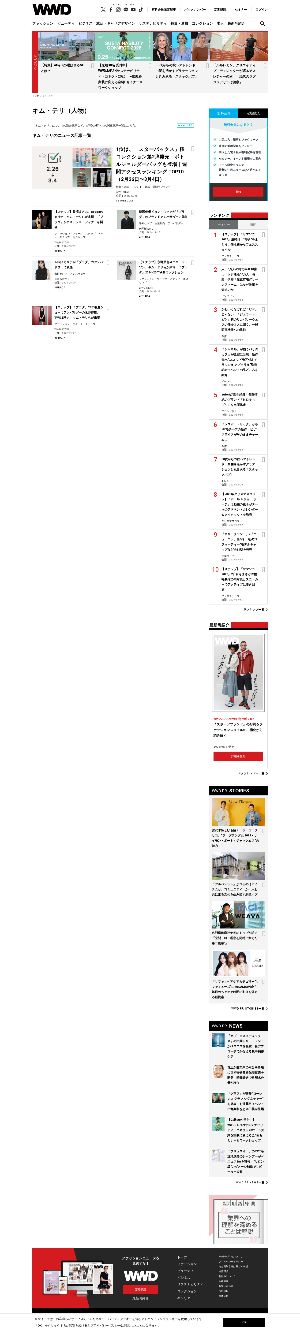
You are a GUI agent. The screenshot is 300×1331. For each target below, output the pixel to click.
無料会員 (223, 113)
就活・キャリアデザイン (115, 23)
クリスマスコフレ (231, 521)
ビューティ (66, 23)
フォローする (186, 125)
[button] (264, 23)
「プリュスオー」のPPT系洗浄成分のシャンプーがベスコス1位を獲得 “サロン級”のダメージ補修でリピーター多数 (245, 1161)
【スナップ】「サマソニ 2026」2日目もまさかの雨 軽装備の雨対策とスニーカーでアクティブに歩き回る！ (240, 579)
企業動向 (160, 223)
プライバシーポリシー (231, 1261)
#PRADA (59, 251)
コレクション (202, 23)
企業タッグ (227, 556)
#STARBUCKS (125, 200)
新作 (224, 336)
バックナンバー (195, 9)
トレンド (137, 186)
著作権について (227, 1276)
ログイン (261, 9)
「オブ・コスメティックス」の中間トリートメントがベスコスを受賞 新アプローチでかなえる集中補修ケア (245, 1046)
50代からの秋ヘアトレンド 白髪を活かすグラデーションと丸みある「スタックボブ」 (177, 70)
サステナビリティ (153, 23)
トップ (182, 1257)
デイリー (224, 225)
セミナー (241, 9)
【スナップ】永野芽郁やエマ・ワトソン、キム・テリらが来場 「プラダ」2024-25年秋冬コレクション (163, 267)
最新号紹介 (236, 23)
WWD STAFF (123, 192)
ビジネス (86, 23)
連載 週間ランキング (158, 186)
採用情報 (224, 1291)
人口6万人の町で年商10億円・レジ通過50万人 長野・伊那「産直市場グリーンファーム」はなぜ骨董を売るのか (239, 279)
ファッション (42, 23)
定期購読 (220, 9)
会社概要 (224, 1281)
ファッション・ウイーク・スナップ (75, 233)
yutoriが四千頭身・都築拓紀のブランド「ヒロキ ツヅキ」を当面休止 (239, 399)
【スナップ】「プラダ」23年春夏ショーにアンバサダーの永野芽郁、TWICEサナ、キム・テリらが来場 (78, 312)
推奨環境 (224, 1271)
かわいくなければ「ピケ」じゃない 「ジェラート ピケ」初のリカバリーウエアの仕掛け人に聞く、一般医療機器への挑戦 (239, 319)
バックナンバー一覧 (251, 773)
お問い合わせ (226, 1286)
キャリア (183, 1298)
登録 (238, 192)
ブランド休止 (229, 411)
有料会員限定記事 (164, 9)
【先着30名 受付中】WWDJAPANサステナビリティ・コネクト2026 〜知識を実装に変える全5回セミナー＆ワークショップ (120, 76)
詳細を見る (238, 756)
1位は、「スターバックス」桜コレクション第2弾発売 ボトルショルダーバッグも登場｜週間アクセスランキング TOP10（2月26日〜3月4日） (151, 164)
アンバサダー (175, 223)
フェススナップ (230, 256)
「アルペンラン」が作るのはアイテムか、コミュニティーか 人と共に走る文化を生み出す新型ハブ (235, 889)
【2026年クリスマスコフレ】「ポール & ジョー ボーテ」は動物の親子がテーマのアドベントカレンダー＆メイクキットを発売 (239, 504)
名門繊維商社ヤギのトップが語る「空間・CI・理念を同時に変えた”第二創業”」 (235, 938)
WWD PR (248, 1008)
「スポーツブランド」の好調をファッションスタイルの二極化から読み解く (238, 729)
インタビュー (229, 296)
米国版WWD (146, 228)
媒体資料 (224, 1296)
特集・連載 (179, 23)
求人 (220, 23)
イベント (226, 381)
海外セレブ (79, 237)
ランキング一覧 (254, 609)
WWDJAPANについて (230, 1256)
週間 (253, 225)
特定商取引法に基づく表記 (233, 1266)
